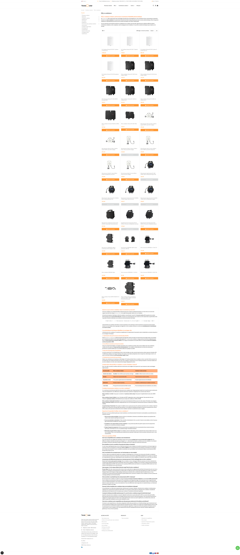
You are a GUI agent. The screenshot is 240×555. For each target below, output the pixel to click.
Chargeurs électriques (86, 26)
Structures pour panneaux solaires (89, 23)
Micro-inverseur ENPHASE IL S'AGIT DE (149, 272)
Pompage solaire (85, 32)
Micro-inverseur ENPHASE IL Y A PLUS (129, 272)
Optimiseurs (84, 33)
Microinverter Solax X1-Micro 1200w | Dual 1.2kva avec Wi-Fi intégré (129, 149)
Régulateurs (84, 19)
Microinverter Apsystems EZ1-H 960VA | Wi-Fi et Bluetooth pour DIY (110, 198)
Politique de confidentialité (107, 530)
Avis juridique (104, 525)
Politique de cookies (106, 527)
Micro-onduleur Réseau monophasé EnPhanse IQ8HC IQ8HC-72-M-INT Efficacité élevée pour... (128, 298)
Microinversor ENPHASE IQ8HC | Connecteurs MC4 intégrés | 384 (109, 248)
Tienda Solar (105, 18)
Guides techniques (145, 525)
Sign (153, 1)
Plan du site (104, 521)
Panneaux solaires (86, 15)
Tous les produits (125, 518)
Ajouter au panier (111, 55)
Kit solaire (84, 21)
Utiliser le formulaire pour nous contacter (110, 519)
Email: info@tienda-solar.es (104, 1)
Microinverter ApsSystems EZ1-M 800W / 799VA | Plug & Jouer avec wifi (130, 198)
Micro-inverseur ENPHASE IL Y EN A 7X (149, 247)
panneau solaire (118, 313)
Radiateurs (84, 22)
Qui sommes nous (105, 518)
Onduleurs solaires (86, 18)
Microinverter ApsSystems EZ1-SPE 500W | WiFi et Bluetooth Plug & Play (148, 174)
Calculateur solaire (145, 523)
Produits (83, 12)
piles (127, 440)
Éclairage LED (85, 28)
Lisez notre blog (105, 523)
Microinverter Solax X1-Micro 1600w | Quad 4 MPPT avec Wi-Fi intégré (110, 149)
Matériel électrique (86, 30)
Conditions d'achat (106, 528)
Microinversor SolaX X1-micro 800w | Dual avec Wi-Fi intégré (129, 174)
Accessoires (84, 25)
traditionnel (110, 337)
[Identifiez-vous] (155, 5)
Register (157, 1)
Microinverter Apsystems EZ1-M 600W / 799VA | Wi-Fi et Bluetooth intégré (149, 198)
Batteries (84, 16)
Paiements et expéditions (147, 518)
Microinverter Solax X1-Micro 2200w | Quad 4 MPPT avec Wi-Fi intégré (149, 124)
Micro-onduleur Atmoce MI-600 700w (129, 123)
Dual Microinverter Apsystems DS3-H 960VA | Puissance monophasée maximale (129, 223)
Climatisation (85, 29)
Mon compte (144, 519)
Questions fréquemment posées (148, 521)
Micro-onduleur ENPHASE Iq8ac (108, 272)
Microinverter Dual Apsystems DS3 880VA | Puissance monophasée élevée (149, 223)
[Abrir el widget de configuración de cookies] (2, 552)
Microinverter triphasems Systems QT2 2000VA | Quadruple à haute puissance (110, 223)
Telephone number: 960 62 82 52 (118, 1)
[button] (133, 5)
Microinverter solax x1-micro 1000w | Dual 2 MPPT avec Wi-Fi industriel (148, 149)
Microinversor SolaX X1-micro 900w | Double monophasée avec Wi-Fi (109, 174)
